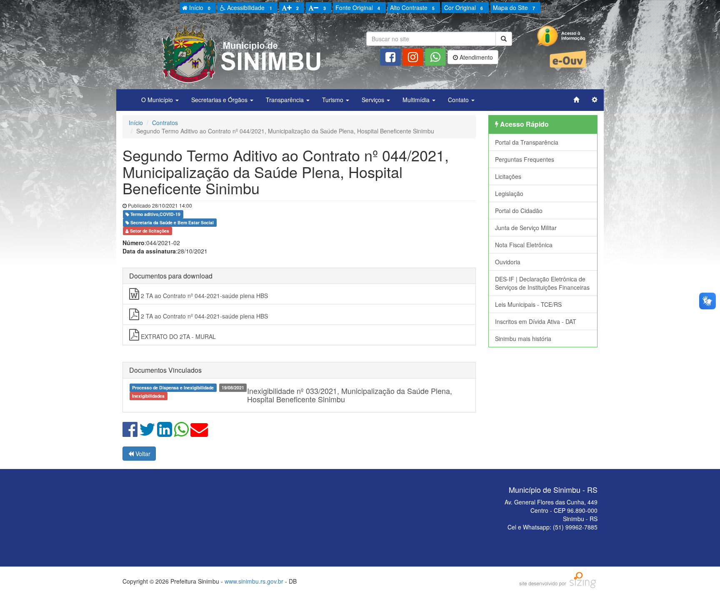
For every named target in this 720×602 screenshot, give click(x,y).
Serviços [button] (374, 99)
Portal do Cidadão (518, 210)
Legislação (509, 193)
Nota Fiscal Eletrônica (523, 245)
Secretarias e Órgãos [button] (220, 99)
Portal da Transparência (526, 142)
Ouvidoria (507, 262)
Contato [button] (459, 99)
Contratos (165, 122)
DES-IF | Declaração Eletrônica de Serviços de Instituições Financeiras (542, 283)
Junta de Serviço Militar (526, 227)
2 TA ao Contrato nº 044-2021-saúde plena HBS (203, 295)
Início (199, 7)
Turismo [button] (333, 99)
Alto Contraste (412, 7)
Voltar (142, 453)
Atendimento (475, 57)
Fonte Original (357, 7)
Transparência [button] (285, 99)
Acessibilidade (248, 7)
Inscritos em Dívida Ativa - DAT (535, 321)
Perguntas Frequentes (524, 159)
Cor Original (463, 7)
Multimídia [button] (416, 99)
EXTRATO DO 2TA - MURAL (177, 336)
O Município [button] (158, 99)
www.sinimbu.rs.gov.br (254, 581)
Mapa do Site (514, 7)
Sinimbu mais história (523, 338)
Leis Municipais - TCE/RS (528, 304)
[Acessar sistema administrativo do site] (594, 99)
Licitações (508, 176)
